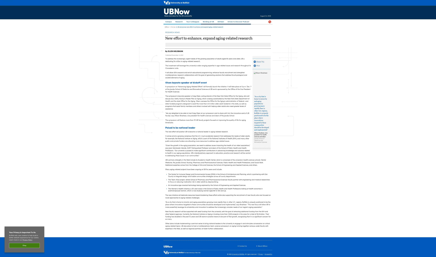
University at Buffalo (238, 254)
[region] (24, 239)
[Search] (269, 21)
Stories (173, 27)
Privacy (260, 254)
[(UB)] (218, 3)
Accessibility (268, 254)
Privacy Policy (27, 240)
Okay (24, 245)
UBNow (176, 11)
